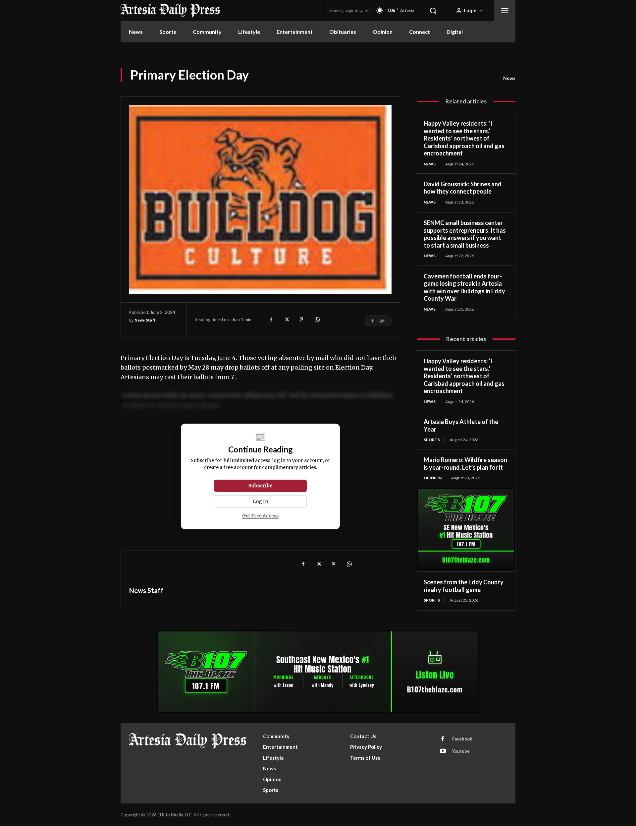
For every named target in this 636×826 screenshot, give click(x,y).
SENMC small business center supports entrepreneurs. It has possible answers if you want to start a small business (465, 234)
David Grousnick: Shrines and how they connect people (463, 187)
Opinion (433, 477)
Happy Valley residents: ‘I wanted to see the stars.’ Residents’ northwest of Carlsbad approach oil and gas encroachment (464, 138)
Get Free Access (260, 516)
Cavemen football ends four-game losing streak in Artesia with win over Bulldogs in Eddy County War (464, 287)
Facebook (462, 738)
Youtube (461, 751)
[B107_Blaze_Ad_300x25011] (466, 568)
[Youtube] (443, 751)
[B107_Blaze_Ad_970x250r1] (318, 711)
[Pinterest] (301, 319)
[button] (433, 10)
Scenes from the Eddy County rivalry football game (464, 585)
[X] (286, 319)
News (509, 78)
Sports (432, 439)
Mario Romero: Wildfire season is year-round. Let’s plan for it (465, 463)
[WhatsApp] (316, 319)
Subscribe (260, 486)
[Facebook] (271, 319)
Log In (260, 501)
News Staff (144, 320)
